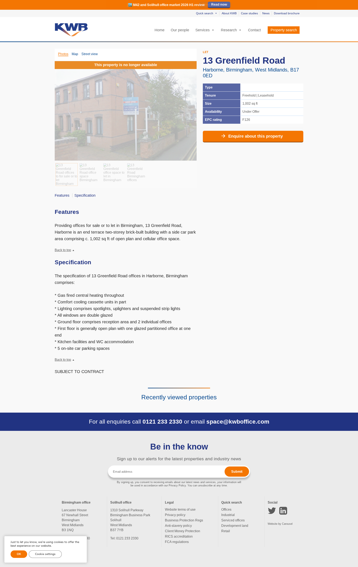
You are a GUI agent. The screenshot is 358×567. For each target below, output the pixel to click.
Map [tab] (75, 54)
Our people (180, 30)
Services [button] (202, 30)
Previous (63, 109)
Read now (219, 4)
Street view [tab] (89, 54)
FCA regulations (177, 542)
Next (188, 109)
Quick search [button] (204, 13)
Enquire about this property (255, 136)
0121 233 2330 (162, 421)
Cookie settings (45, 554)
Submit (236, 471)
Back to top (63, 250)
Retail (225, 531)
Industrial (228, 515)
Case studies (249, 13)
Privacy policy (175, 515)
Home (159, 30)
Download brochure (287, 13)
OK (19, 554)
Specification (85, 195)
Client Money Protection (182, 531)
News (266, 13)
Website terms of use (180, 509)
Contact (254, 30)
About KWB (229, 13)
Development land (234, 525)
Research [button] (229, 30)
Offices (226, 509)
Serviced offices (233, 520)
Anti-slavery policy (178, 525)
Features (62, 195)
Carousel (287, 523)
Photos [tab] (63, 54)
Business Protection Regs (184, 520)
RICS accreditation (179, 536)
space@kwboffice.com (237, 421)
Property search (284, 30)
